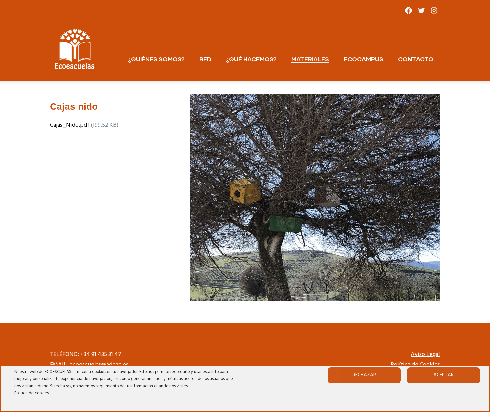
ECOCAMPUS (363, 59)
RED (205, 59)
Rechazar (364, 375)
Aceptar (443, 375)
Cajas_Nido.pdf (69, 125)
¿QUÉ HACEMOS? (251, 59)
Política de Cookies (415, 365)
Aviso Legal (425, 354)
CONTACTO (415, 59)
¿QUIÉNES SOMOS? (156, 59)
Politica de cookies (31, 393)
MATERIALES (310, 59)
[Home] (75, 49)
